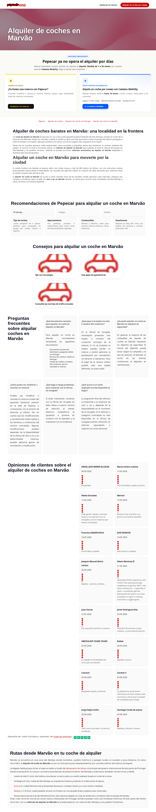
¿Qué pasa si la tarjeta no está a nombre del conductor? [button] (95, 322)
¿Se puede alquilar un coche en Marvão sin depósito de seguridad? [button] (131, 324)
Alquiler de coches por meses (134, 5)
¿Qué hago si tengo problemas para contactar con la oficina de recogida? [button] (60, 388)
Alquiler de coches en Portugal (78, 121)
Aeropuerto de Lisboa (76, 768)
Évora (16, 786)
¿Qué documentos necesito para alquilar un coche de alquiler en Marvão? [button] (58, 324)
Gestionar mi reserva (108, 5)
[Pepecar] (16, 5)
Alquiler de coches (55, 121)
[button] (32, 212)
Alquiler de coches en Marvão (105, 121)
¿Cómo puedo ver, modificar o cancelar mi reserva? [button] (23, 386)
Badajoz (17, 791)
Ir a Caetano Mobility (95, 106)
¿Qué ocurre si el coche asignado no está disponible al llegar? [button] (95, 388)
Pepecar (42, 121)
